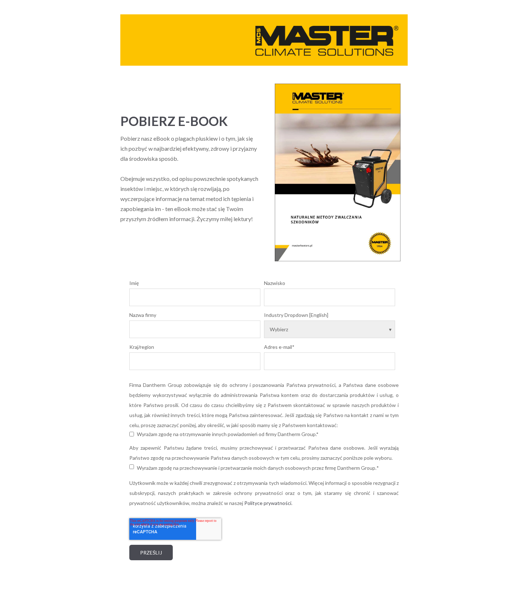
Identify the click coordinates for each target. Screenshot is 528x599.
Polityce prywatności (267, 503)
